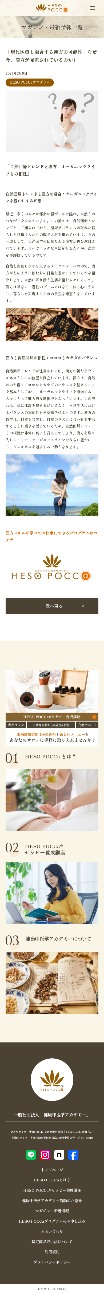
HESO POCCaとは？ (52, 1179)
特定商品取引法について (52, 1241)
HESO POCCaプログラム (30, 82)
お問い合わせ (52, 1231)
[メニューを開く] (92, 8)
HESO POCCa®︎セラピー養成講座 (52, 1190)
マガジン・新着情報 (52, 1210)
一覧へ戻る (52, 606)
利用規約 (52, 1251)
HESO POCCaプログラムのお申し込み (52, 1221)
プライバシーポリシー (52, 1262)
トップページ (52, 1169)
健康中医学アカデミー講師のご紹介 (52, 1200)
